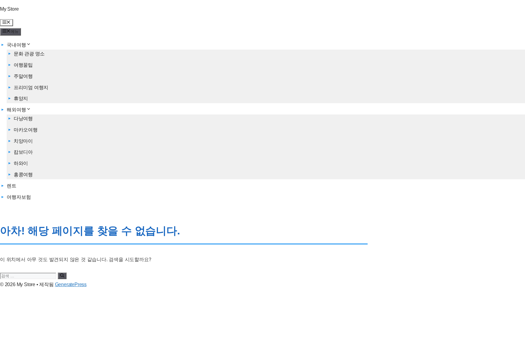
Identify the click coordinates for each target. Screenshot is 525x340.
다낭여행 (23, 118)
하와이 (21, 163)
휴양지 (21, 98)
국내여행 (16, 44)
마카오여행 (26, 129)
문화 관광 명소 (29, 53)
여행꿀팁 (23, 65)
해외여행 (16, 109)
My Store (9, 9)
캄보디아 (23, 152)
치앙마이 (23, 141)
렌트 (11, 185)
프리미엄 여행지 (31, 87)
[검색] (62, 275)
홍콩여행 (23, 174)
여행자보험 (19, 197)
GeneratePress (71, 284)
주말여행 (23, 76)
